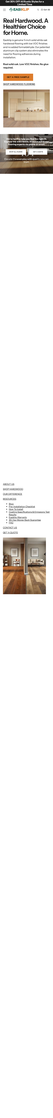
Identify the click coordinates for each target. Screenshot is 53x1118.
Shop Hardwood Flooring (19, 84)
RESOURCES (9, 499)
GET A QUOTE (10, 532)
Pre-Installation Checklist (22, 506)
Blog (11, 503)
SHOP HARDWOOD (13, 489)
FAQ (11, 522)
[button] (4, 9)
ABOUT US (8, 484)
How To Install (16, 509)
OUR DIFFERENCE (12, 494)
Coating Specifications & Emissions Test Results (29, 513)
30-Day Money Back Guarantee (25, 520)
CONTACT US (10, 527)
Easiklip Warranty (18, 517)
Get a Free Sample (18, 77)
